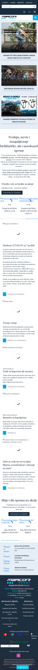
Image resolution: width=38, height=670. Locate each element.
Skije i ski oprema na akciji (19, 500)
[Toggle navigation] (35, 17)
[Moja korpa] (34, 12)
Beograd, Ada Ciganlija (10, 608)
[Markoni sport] (10, 17)
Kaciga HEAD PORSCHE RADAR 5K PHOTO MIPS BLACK (10, 532)
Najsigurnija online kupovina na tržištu (24, 559)
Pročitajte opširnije (16, 340)
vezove (31, 170)
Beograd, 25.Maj (10, 605)
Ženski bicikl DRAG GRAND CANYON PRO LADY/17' (28, 211)
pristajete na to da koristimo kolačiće (22, 664)
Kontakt (29, 3)
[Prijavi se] (23, 12)
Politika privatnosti (28, 608)
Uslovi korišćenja (28, 605)
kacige (20, 170)
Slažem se (22, 667)
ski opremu (25, 157)
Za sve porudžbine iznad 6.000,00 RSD (25, 548)
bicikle (27, 172)
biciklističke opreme (7, 157)
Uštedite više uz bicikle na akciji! (17, 184)
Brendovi (20, 3)
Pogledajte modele (15, 294)
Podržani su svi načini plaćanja (24, 569)
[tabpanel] (9, 206)
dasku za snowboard (13, 172)
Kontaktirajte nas (28, 612)
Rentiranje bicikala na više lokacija (19, 89)
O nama (12, 3)
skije (22, 172)
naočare (25, 170)
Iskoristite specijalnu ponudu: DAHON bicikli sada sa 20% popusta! (19, 56)
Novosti (5, 3)
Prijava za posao (28, 616)
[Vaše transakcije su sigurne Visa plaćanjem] (28, 646)
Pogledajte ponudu (12, 193)
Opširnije (11, 433)
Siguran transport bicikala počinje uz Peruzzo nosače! (19, 120)
